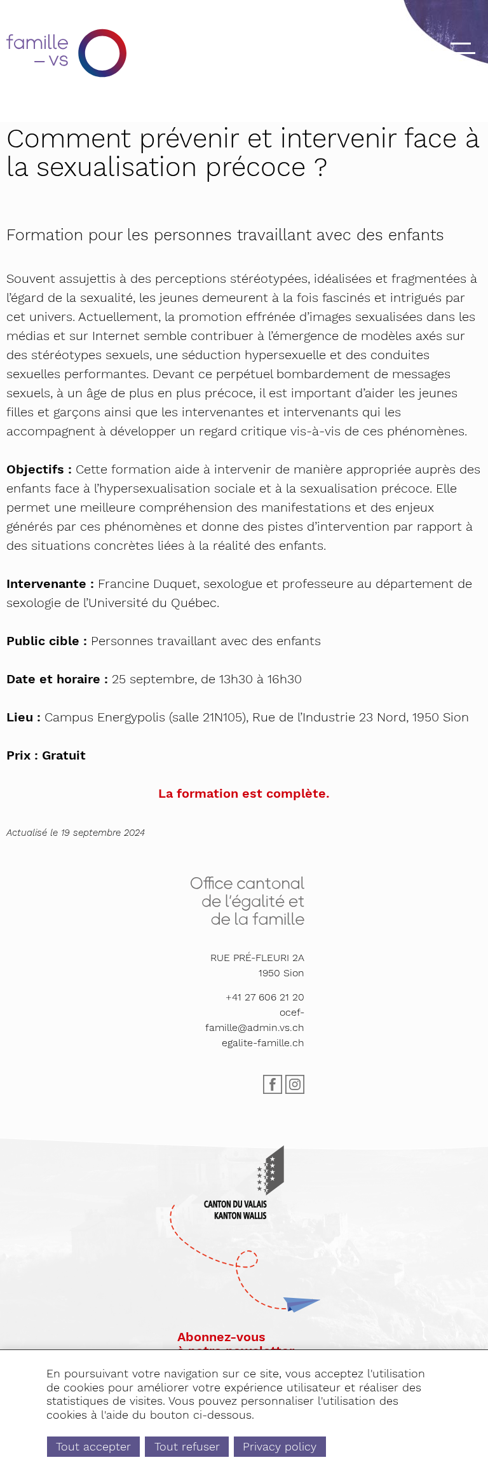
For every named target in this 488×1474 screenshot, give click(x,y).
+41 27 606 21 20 (265, 997)
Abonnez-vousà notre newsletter (235, 1344)
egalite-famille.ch (263, 1043)
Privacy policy (279, 1446)
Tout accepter (93, 1446)
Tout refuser (187, 1446)
